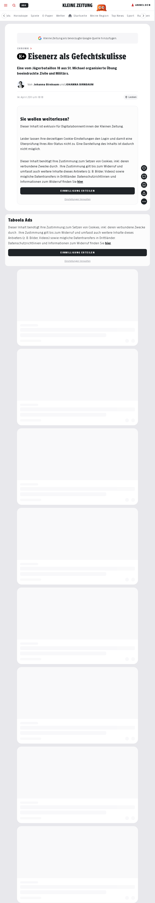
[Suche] (14, 5)
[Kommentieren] (144, 176)
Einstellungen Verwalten (77, 199)
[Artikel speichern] (144, 185)
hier (80, 181)
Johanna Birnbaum (46, 84)
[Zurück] (4, 15)
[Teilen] (144, 193)
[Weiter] (143, 15)
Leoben (132, 97)
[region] (77, 16)
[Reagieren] (144, 168)
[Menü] (5, 5)
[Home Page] (77, 5)
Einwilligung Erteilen (77, 191)
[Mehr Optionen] (144, 201)
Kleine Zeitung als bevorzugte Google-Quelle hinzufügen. (80, 38)
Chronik (23, 48)
